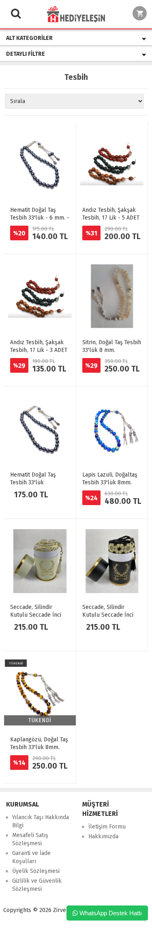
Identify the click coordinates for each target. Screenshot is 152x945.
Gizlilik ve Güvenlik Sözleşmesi (37, 884)
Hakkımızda (103, 836)
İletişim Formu (107, 826)
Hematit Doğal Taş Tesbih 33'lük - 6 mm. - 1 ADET (39, 218)
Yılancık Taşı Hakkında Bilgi (40, 821)
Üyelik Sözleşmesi (36, 871)
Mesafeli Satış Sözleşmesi (30, 839)
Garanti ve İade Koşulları (31, 857)
